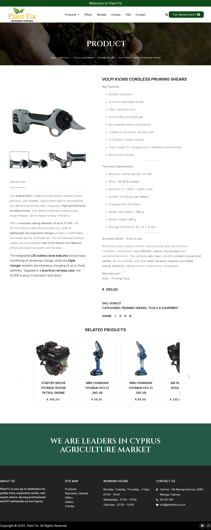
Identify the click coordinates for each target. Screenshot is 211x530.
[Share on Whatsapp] (130, 316)
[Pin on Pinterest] (125, 316)
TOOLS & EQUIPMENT (83, 58)
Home (53, 58)
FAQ (128, 14)
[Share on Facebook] (115, 316)
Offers (88, 14)
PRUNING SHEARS (106, 58)
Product (65, 58)
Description (17, 182)
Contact (140, 14)
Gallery (69, 502)
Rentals (101, 14)
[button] (72, 14)
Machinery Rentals (76, 493)
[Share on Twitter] (120, 316)
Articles (116, 14)
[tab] (17, 184)
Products (70, 14)
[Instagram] (208, 525)
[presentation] (22, 376)
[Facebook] (202, 525)
